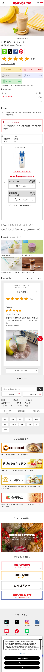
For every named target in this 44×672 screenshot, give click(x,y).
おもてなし (21, 225)
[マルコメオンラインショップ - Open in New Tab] (22, 174)
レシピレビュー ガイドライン (35, 278)
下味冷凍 (4, 406)
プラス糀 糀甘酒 (7, 97)
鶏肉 (20, 419)
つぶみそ (18, 403)
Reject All (22, 663)
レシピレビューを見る (8, 64)
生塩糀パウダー (6, 403)
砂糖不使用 (20, 229)
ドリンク (15, 136)
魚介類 (28, 419)
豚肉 (13, 419)
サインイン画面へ (22, 292)
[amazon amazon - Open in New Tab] (22, 575)
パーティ (32, 225)
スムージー (28, 403)
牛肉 (5, 419)
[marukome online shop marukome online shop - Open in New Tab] (22, 566)
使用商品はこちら (22, 38)
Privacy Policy (22, 653)
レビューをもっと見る (22, 371)
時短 (13, 225)
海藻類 (36, 419)
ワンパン (20, 406)
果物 (14, 141)
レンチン (12, 406)
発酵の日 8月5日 (33, 229)
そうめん (15, 400)
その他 (15, 139)
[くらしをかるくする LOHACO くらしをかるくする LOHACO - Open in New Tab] (22, 585)
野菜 (5, 424)
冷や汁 (3, 400)
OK (22, 667)
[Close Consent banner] (40, 638)
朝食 (4, 229)
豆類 (22, 424)
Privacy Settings (22, 658)
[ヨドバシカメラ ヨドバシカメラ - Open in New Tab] (22, 595)
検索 (3, 3)
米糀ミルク (28, 400)
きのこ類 (14, 424)
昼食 (11, 229)
